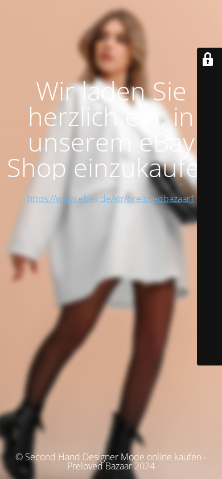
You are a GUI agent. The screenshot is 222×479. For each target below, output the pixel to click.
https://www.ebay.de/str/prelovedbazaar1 (111, 198)
